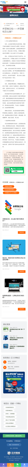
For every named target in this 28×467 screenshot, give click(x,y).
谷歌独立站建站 (8, 186)
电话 (10, 465)
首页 (4, 465)
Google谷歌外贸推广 (9, 189)
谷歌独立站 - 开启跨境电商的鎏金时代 (17, 347)
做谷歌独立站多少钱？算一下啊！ (17, 330)
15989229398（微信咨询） (14, 436)
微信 (18, 465)
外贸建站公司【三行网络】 (11, 192)
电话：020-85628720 (14, 444)
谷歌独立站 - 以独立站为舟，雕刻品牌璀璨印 (17, 338)
